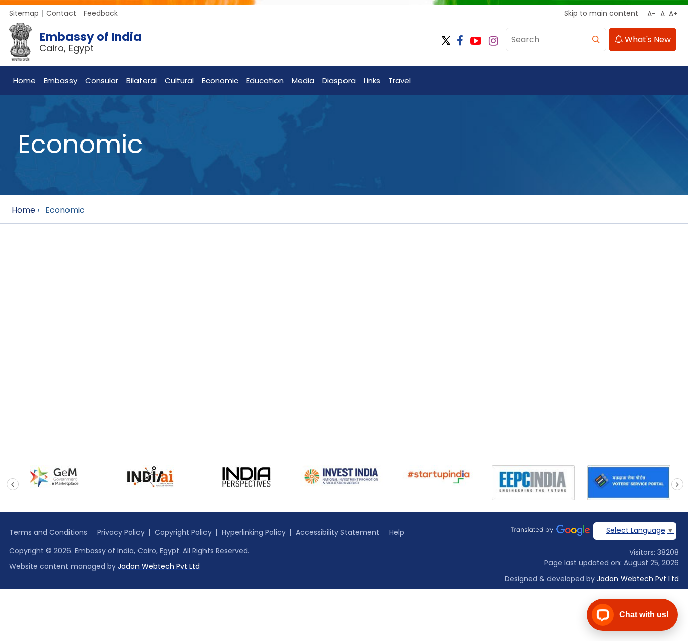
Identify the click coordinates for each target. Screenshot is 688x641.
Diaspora (339, 80)
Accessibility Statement (337, 532)
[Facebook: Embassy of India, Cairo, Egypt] (460, 41)
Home (24, 80)
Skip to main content (601, 13)
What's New (647, 39)
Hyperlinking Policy (254, 532)
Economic (220, 80)
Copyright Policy (183, 532)
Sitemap (24, 13)
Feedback (101, 13)
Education (265, 80)
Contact (61, 13)
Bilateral (141, 80)
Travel (399, 80)
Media (303, 80)
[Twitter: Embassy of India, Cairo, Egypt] (446, 41)
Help (396, 532)
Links (372, 80)
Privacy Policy (121, 532)
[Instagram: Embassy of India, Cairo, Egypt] (493, 41)
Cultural (179, 80)
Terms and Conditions (48, 532)
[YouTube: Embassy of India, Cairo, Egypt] (475, 41)
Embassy (60, 80)
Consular (101, 80)
